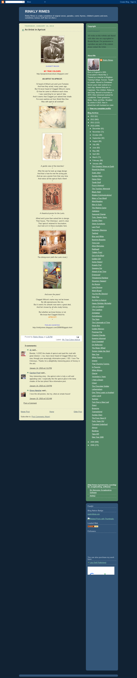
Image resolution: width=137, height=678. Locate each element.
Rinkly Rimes (108, 60)
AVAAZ (92, 496)
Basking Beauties (99, 240)
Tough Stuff (96, 182)
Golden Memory (98, 329)
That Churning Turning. (101, 364)
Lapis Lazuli (96, 396)
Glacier (94, 373)
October (95, 135)
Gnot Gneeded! (98, 342)
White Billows (97, 370)
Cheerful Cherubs (98, 335)
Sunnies (95, 399)
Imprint (94, 361)
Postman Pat (97, 332)
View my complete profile (100, 108)
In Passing (96, 367)
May (94, 151)
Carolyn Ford (35, 373)
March (95, 157)
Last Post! (96, 227)
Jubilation (95, 211)
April (94, 154)
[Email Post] (77, 337)
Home (52, 412)
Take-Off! (95, 434)
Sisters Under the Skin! (101, 351)
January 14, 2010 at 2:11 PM (41, 368)
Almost (94, 428)
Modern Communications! (102, 195)
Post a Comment (30, 403)
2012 (92, 119)
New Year (95, 354)
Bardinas (95, 431)
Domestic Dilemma (99, 230)
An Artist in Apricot (99, 300)
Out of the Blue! (98, 256)
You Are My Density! (100, 294)
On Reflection (97, 345)
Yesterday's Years (99, 377)
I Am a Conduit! (98, 307)
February (96, 160)
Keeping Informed (99, 338)
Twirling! (95, 233)
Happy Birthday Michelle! (101, 303)
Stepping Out (97, 268)
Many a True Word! (99, 198)
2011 (92, 123)
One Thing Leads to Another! (103, 393)
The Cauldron (97, 310)
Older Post (78, 412)
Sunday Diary (97, 176)
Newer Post (25, 412)
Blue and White (98, 236)
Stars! (94, 405)
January (95, 164)
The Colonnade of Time (101, 323)
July (94, 145)
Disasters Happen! (99, 281)
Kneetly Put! (97, 265)
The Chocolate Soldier (100, 386)
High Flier (95, 297)
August (95, 141)
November (96, 132)
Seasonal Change (99, 214)
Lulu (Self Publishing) (98, 563)
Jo (31, 350)
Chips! (94, 383)
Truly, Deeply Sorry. (99, 217)
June (94, 148)
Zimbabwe (96, 313)
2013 (92, 116)
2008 (92, 445)
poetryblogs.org (94, 514)
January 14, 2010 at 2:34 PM (41, 386)
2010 (92, 126)
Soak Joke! (96, 173)
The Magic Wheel (98, 348)
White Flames (97, 357)
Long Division (97, 287)
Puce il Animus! (98, 185)
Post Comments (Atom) (41, 417)
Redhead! (95, 249)
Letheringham (97, 389)
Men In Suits (97, 205)
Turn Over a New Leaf (100, 402)
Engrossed (96, 275)
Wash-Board (96, 291)
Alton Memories (98, 246)
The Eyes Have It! (99, 418)
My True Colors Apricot (71, 340)
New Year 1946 (98, 437)
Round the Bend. (98, 170)
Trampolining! (97, 412)
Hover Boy (96, 326)
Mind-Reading (97, 201)
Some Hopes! (97, 262)
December (96, 129)
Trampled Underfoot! (100, 424)
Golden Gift (96, 259)
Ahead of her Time (99, 272)
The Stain (95, 319)
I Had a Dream (97, 380)
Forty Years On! (98, 421)
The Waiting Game (99, 208)
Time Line (96, 243)
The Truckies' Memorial (101, 189)
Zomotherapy (97, 316)
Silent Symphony (98, 224)
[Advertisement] (100, 587)
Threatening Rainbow (100, 278)
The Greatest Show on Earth (103, 166)
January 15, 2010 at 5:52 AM (41, 399)
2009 (92, 442)
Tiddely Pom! (97, 252)
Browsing (95, 408)
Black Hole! (96, 192)
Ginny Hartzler (35, 391)
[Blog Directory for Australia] (93, 527)
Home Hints (96, 179)
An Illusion (96, 284)
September (96, 138)
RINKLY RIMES (37, 11)
